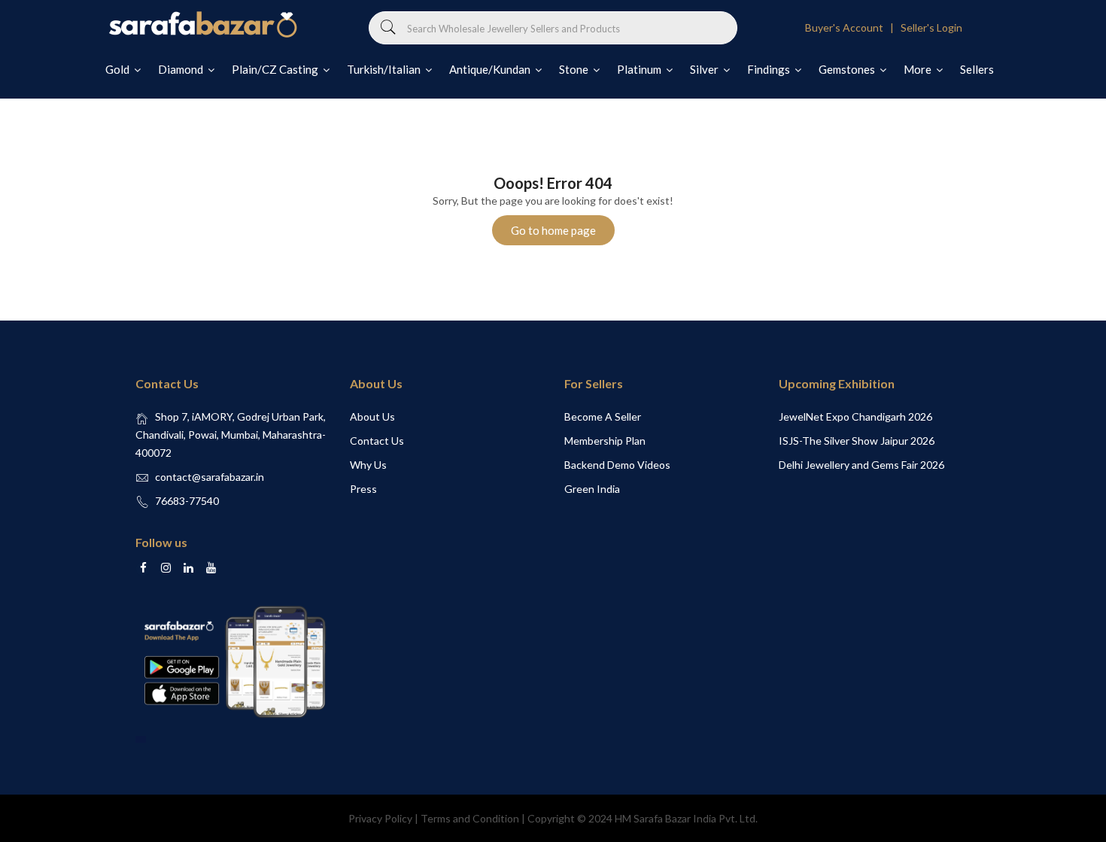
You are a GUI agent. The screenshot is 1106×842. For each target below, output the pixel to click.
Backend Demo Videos (617, 464)
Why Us (368, 464)
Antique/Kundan (491, 69)
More (919, 69)
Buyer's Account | (851, 27)
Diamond (181, 69)
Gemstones (848, 69)
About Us (372, 416)
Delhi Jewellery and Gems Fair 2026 (861, 464)
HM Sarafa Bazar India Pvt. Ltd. (686, 818)
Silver (705, 69)
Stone (575, 69)
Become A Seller (602, 416)
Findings (769, 69)
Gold (118, 69)
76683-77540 (187, 500)
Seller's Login (931, 27)
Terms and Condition (470, 818)
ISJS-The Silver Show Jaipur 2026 (856, 440)
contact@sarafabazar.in (209, 476)
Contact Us (377, 440)
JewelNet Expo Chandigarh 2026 (855, 416)
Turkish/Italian (385, 69)
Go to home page (553, 230)
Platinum (640, 69)
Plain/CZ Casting (276, 69)
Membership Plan (605, 440)
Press (363, 488)
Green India (592, 488)
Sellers (977, 69)
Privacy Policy (380, 818)
